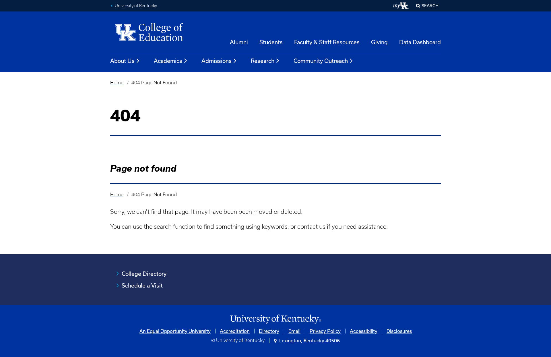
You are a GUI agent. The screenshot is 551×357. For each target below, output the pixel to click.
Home (116, 82)
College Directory (144, 273)
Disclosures (399, 331)
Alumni (239, 42)
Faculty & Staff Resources (327, 42)
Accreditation (235, 331)
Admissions (216, 60)
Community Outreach (321, 60)
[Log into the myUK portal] (401, 5)
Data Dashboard (420, 42)
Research (262, 60)
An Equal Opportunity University (175, 331)
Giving (379, 42)
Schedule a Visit (142, 285)
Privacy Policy (325, 331)
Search (430, 5)
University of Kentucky (136, 5)
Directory (269, 331)
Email (294, 331)
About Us (122, 60)
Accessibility (363, 331)
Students (271, 42)
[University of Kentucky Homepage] (275, 319)
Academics (168, 60)
